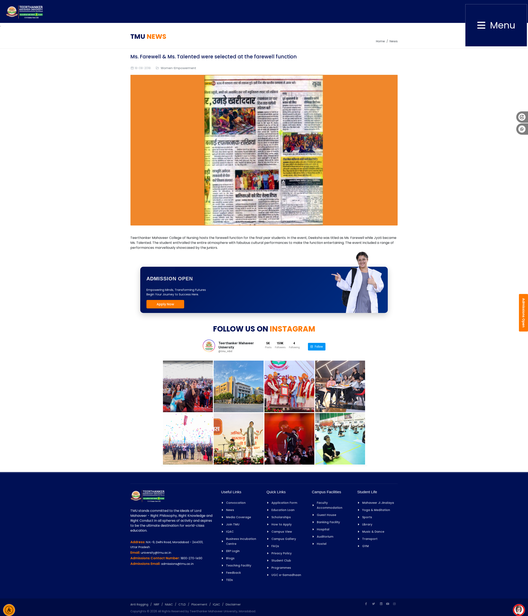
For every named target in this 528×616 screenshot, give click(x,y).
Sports (367, 517)
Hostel (321, 544)
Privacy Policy (281, 553)
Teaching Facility (238, 565)
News (394, 41)
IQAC (230, 532)
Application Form (284, 503)
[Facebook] (366, 604)
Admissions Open (523, 312)
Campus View (281, 532)
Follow (318, 346)
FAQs (275, 546)
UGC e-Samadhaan (286, 575)
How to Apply (281, 524)
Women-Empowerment (178, 68)
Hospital (323, 529)
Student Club (281, 560)
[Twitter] (373, 604)
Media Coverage (238, 517)
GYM (365, 546)
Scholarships (281, 517)
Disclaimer (233, 604)
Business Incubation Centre (241, 541)
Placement (199, 604)
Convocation (236, 503)
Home (380, 41)
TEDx (229, 580)
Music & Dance (373, 532)
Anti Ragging (139, 604)
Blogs (230, 558)
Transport (369, 539)
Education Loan (283, 510)
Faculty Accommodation (329, 505)
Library (367, 524)
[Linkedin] (381, 604)
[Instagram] (394, 604)
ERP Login (233, 551)
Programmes (281, 568)
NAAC (169, 604)
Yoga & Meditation (376, 510)
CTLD (182, 604)
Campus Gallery (283, 539)
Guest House (326, 515)
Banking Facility (328, 522)
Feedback (233, 573)
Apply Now (165, 304)
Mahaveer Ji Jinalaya (378, 503)
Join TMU (232, 524)
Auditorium (325, 537)
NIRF (156, 604)
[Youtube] (387, 604)
